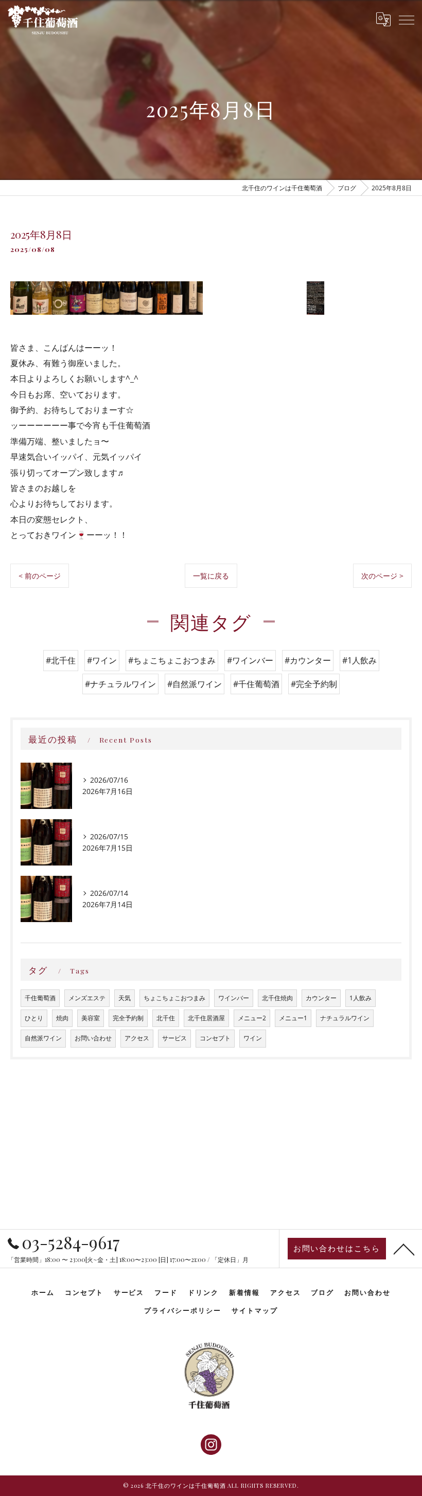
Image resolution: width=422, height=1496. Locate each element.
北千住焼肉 (277, 998)
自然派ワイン (43, 1038)
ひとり (34, 1018)
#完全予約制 (314, 684)
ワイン (252, 1038)
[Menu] (406, 19)
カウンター (321, 998)
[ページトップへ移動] (404, 1248)
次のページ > (382, 576)
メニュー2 (252, 1018)
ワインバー (233, 998)
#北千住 (61, 660)
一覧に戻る (211, 576)
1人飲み (360, 998)
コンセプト (215, 1038)
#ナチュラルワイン (120, 684)
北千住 (165, 1018)
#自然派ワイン (194, 684)
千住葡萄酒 (40, 998)
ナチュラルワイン (345, 1018)
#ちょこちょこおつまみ (172, 660)
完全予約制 (128, 1018)
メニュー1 (293, 1018)
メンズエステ (87, 998)
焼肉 (62, 1018)
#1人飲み (359, 660)
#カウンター (308, 660)
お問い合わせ (93, 1038)
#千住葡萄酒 (256, 684)
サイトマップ (255, 1310)
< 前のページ (40, 576)
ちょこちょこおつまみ (174, 998)
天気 (124, 998)
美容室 (90, 1018)
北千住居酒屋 (206, 1018)
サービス (174, 1038)
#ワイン (102, 660)
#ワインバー (250, 660)
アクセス (137, 1038)
